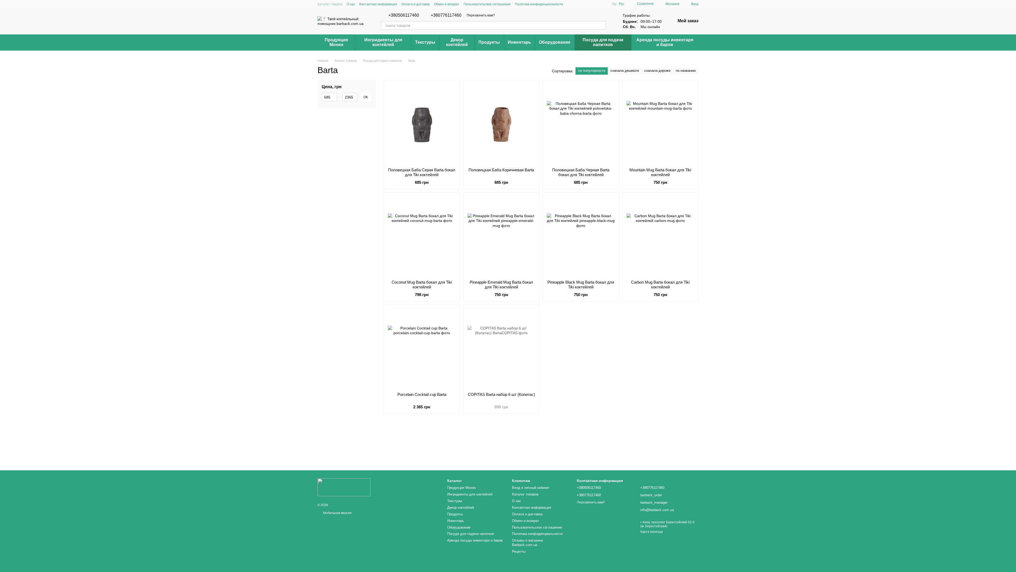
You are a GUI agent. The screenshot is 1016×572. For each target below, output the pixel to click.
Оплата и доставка (415, 4)
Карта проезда (651, 532)
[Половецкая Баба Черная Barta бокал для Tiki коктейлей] (581, 124)
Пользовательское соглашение (487, 4)
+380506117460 (403, 15)
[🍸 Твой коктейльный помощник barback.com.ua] (344, 487)
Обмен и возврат (446, 4)
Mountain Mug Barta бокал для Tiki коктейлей (660, 172)
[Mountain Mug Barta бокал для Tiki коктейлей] (661, 124)
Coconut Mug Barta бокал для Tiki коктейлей (422, 284)
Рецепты (518, 551)
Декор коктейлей (457, 42)
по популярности (591, 71)
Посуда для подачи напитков (603, 42)
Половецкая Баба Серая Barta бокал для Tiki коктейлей (421, 172)
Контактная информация (378, 4)
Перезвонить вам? (481, 15)
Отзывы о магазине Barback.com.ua (527, 542)
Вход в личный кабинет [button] (531, 488)
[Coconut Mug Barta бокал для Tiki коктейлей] (422, 236)
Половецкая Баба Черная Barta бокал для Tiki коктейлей (580, 172)
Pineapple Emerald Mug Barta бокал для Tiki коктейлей (501, 284)
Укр (614, 4)
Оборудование (554, 42)
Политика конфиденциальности (539, 4)
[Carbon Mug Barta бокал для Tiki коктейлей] (661, 236)
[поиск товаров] (601, 25)
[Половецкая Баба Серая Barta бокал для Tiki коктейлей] (422, 124)
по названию (686, 71)
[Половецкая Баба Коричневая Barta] (502, 124)
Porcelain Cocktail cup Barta (421, 394)
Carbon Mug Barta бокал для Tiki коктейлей (660, 284)
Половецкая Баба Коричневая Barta (501, 170)
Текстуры (425, 42)
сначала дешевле (624, 71)
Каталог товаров (330, 4)
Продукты (489, 42)
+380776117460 (446, 15)
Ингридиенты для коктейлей (383, 42)
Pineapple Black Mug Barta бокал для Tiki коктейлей (580, 284)
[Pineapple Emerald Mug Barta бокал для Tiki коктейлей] (502, 236)
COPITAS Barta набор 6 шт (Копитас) (501, 394)
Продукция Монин (336, 42)
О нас (351, 4)
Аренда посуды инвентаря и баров (664, 42)
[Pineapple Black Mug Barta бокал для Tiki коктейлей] (581, 236)
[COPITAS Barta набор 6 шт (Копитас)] (502, 348)
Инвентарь (519, 42)
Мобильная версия (337, 513)
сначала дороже (657, 71)
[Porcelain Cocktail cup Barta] (422, 348)
